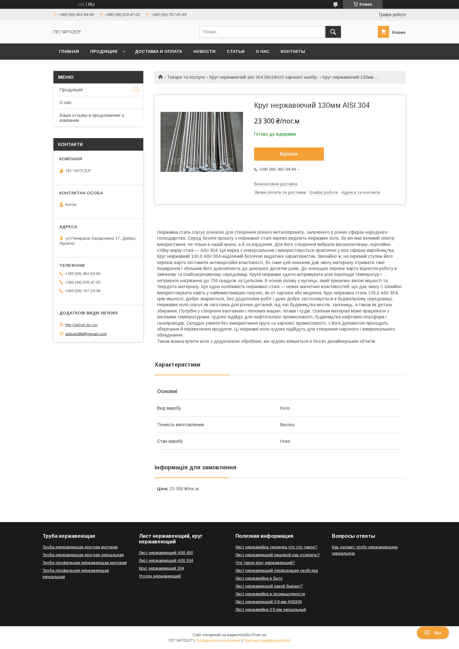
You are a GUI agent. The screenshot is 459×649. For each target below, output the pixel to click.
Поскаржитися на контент (218, 640)
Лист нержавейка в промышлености (270, 594)
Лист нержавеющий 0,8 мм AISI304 (268, 601)
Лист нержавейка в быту (259, 578)
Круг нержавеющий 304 (161, 568)
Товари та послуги (186, 77)
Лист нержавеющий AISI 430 (166, 552)
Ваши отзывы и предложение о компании (92, 118)
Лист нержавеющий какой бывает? (269, 586)
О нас (262, 51)
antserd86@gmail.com (86, 333)
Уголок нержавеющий (160, 576)
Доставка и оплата (158, 51)
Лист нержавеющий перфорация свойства (276, 570)
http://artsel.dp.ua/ (81, 324)
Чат (438, 632)
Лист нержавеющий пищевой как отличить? (277, 554)
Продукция (103, 51)
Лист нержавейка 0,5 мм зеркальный (270, 609)
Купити (289, 154)
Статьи (235, 51)
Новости (204, 51)
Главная (69, 51)
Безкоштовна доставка (275, 184)
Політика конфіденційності (267, 640)
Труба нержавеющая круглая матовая (80, 547)
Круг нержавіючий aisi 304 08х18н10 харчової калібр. (264, 77)
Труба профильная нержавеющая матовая (84, 562)
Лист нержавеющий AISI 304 (166, 560)
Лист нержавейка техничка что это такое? (276, 547)
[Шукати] (333, 32)
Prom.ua (259, 635)
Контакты (293, 51)
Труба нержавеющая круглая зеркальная (83, 554)
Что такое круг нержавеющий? (265, 562)
